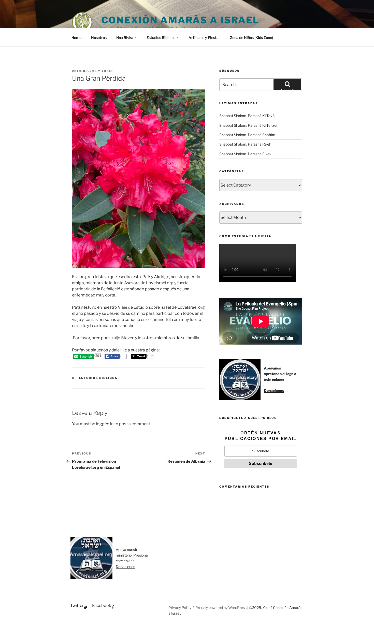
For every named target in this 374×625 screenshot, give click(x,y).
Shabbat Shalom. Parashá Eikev (245, 154)
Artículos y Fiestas (204, 37)
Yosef (108, 71)
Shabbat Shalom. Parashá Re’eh (245, 144)
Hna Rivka (124, 37)
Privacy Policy (179, 607)
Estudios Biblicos (98, 378)
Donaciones (274, 390)
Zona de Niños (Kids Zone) (251, 37)
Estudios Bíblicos (161, 37)
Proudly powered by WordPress (221, 607)
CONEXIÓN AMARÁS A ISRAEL (180, 20)
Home (76, 37)
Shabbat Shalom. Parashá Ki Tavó (247, 115)
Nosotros (99, 37)
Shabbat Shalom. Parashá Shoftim (247, 135)
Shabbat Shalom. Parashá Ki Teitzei (248, 125)
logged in (104, 423)
